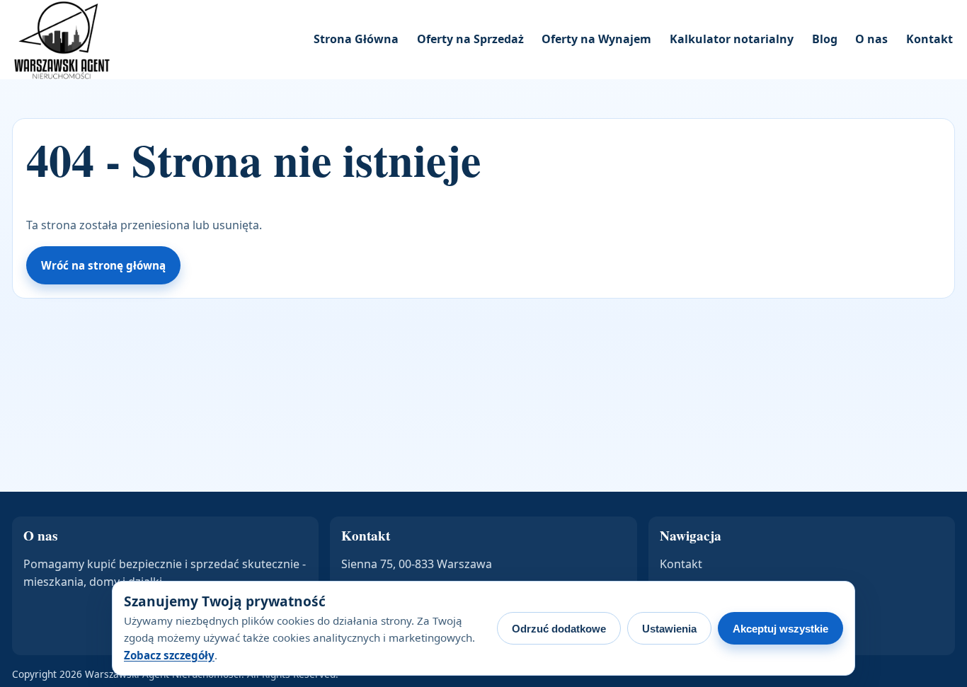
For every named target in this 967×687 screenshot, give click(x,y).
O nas (871, 39)
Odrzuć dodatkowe (559, 629)
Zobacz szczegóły (169, 655)
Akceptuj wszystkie (780, 629)
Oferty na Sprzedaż (470, 39)
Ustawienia (669, 629)
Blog (824, 39)
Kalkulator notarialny (732, 39)
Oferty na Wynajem (596, 39)
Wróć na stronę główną (103, 265)
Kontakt (929, 39)
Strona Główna (356, 39)
